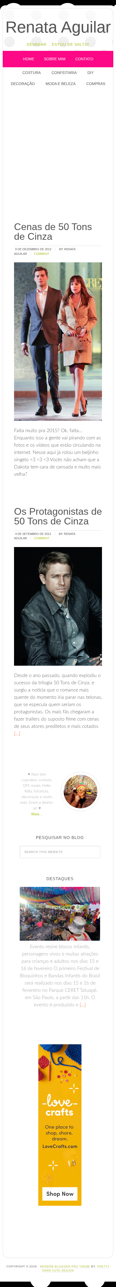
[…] (17, 733)
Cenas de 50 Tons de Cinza (53, 231)
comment (41, 253)
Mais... (37, 814)
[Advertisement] (58, 154)
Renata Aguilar (58, 27)
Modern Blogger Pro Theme (65, 1266)
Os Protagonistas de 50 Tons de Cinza (58, 516)
